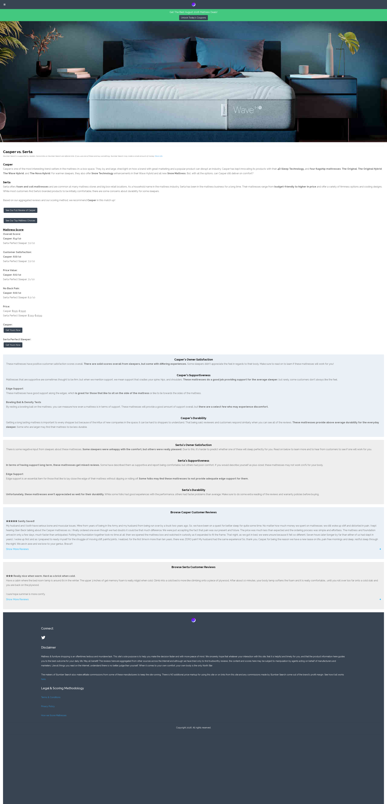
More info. (159, 156)
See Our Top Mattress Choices (20, 220)
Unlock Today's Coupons (193, 17)
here (43, 679)
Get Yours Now (13, 330)
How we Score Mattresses (54, 715)
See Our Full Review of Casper (20, 210)
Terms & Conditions (50, 697)
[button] (193, 549)
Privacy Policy (48, 706)
